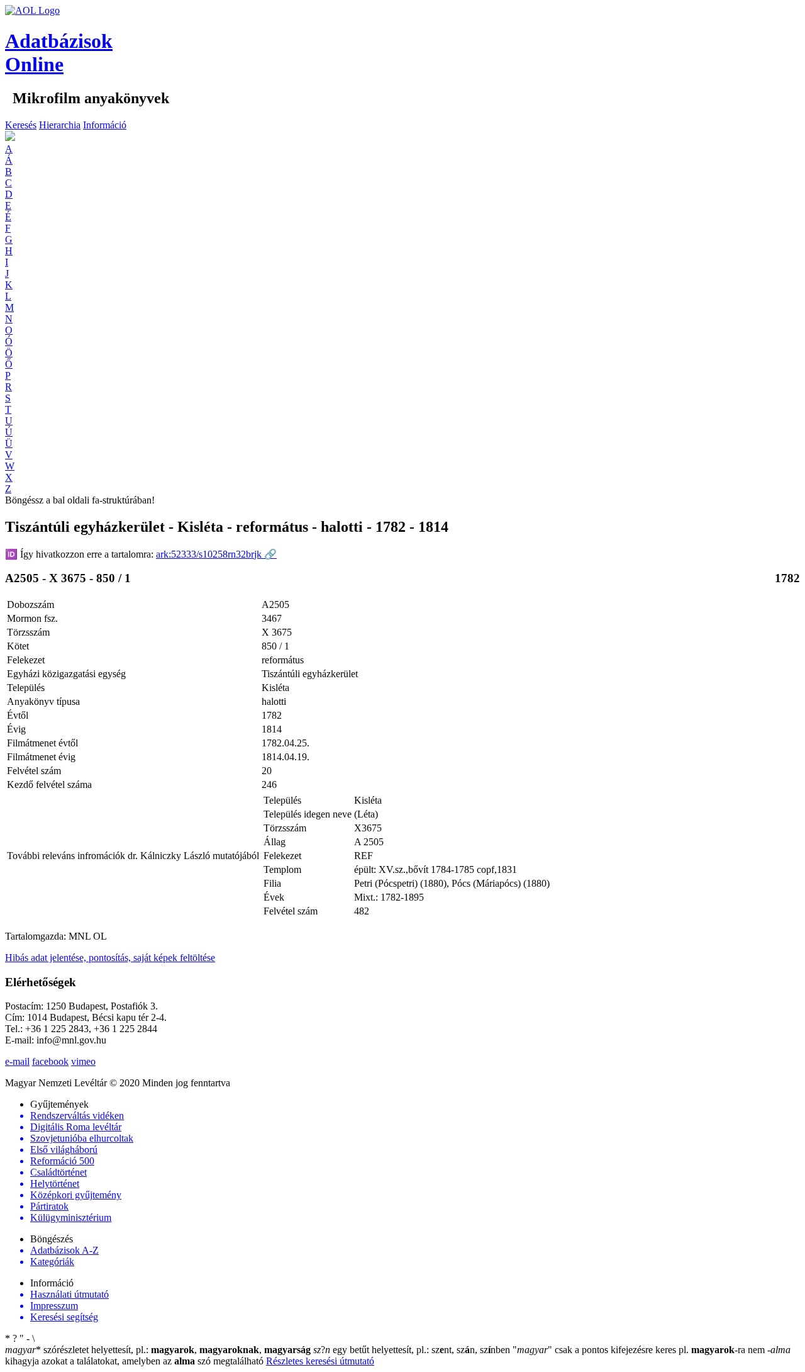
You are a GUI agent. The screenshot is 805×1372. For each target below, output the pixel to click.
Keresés (20, 125)
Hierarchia (59, 125)
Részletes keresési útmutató (320, 1361)
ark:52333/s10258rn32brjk (216, 554)
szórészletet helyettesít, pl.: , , (158, 1349)
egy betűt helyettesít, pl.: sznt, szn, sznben (413, 1349)
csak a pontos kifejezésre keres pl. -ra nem (640, 1349)
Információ (104, 125)
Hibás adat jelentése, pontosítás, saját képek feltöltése (110, 957)
